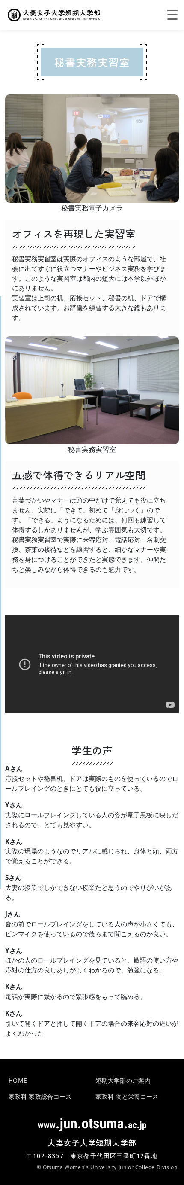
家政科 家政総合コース (40, 1096)
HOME (18, 1080)
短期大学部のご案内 (123, 1080)
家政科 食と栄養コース (127, 1096)
